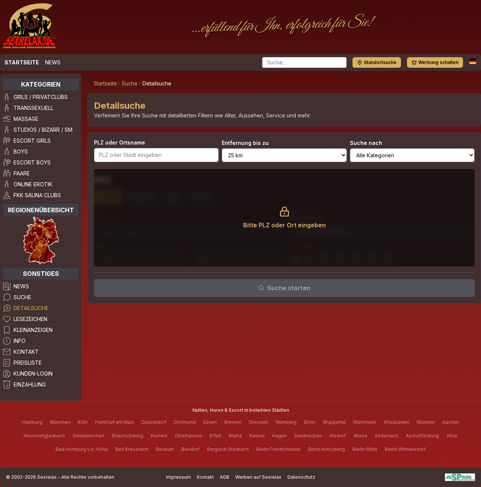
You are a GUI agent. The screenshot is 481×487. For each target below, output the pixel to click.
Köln (83, 422)
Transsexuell (33, 108)
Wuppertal (334, 422)
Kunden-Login (33, 373)
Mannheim (364, 422)
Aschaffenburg (422, 435)
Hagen (279, 435)
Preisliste (28, 362)
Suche (22, 297)
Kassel (257, 435)
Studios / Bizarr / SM (43, 129)
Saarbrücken (308, 435)
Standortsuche (380, 62)
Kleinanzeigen (33, 330)
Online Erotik (33, 184)
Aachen (450, 422)
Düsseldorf (154, 422)
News (53, 62)
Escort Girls (32, 140)
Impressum (178, 477)
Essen (210, 422)
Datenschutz (301, 477)
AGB (224, 477)
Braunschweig (127, 435)
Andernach (386, 435)
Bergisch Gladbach (228, 449)
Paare (22, 173)
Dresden (258, 422)
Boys (21, 151)
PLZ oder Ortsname (119, 142)
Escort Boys (32, 162)
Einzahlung (30, 384)
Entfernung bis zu (245, 143)
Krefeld (159, 435)
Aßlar (452, 435)
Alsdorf (338, 435)
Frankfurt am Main (114, 422)
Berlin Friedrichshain (278, 449)
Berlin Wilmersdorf (405, 449)
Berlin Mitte (364, 449)
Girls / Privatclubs (41, 97)
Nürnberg (286, 422)
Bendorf (191, 449)
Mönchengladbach (44, 435)
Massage (26, 119)
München (60, 422)
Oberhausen (188, 435)
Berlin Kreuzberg (326, 449)
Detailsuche (31, 308)
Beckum (165, 449)
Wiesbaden (396, 422)
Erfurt (215, 435)
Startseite (22, 62)
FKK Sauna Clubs (37, 195)
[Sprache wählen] (472, 61)
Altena (360, 435)
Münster (426, 422)
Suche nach (366, 143)
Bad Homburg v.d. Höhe (82, 449)
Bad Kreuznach (131, 449)
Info (20, 341)
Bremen (233, 422)
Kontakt (26, 352)
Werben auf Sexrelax (258, 477)
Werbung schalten (438, 62)
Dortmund (185, 422)
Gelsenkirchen (88, 435)
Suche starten (288, 288)
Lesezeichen (30, 319)
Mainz (235, 435)
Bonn (309, 422)
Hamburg (32, 422)
